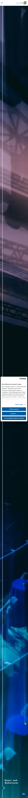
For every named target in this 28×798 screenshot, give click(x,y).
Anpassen (13, 413)
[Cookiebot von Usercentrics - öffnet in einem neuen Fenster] (19, 379)
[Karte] (4, 2)
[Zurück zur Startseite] (21, 3)
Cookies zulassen (14, 409)
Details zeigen (19, 404)
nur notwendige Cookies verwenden (14, 418)
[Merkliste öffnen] (5, 2)
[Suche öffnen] (6, 2)
